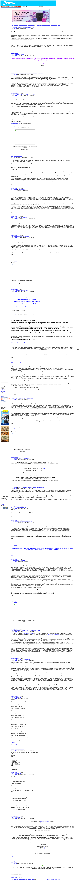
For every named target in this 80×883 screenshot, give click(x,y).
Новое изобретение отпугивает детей (26, 27)
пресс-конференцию (44, 821)
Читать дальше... (14, 53)
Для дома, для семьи (15, 94)
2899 (20, 25)
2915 (56, 25)
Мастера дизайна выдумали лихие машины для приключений (31, 487)
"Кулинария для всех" (15, 123)
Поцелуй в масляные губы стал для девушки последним (28, 630)
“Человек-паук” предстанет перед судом (23, 521)
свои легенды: (39, 99)
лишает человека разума (28, 633)
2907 (38, 25)
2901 (24, 25)
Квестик (16, 259)
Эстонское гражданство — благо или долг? (24, 398)
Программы (13, 73)
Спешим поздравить (15, 54)
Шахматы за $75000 (22, 189)
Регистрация (3, 391)
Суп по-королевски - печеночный (27, 94)
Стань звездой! (14, 817)
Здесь (39, 468)
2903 (29, 25)
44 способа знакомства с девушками (22, 236)
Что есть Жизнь (17, 697)
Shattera (15, 862)
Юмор (12, 236)
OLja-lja (15, 750)
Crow (15, 343)
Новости (12, 521)
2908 (41, 25)
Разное (12, 507)
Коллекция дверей (21, 342)
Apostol (15, 28)
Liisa (15, 157)
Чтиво (12, 156)
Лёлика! (22, 54)
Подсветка (16, 126)
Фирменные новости (15, 313)
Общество (13, 630)
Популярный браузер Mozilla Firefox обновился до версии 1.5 (30, 73)
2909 (43, 25)
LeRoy (15, 314)
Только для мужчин (15, 217)
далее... (2, 504)
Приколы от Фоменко (18, 773)
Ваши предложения (24, 313)
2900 (22, 25)
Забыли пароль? (4, 389)
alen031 (16, 744)
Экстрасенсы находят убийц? (24, 659)
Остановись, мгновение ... (20, 507)
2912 (49, 25)
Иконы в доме (23, 560)
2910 (45, 25)
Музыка (12, 749)
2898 (17, 25)
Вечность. (22, 362)
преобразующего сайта (42, 472)
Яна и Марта (20, 817)
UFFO (15, 55)
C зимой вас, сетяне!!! (25, 290)
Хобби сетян (13, 342)
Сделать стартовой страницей (6, 881)
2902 (26, 25)
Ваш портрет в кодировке (23, 458)
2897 (15, 25)
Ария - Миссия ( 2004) (19, 749)
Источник (13, 742)
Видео (12, 126)
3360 (59, 25)
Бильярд (16, 428)
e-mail (12, 68)
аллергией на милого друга (53, 634)
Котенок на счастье (18, 156)
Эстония (12, 398)
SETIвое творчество (15, 362)
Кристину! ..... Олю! (24, 543)
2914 (54, 25)
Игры (12, 259)
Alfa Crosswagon (23, 217)
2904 (31, 25)
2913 (52, 25)
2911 (47, 25)
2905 (33, 25)
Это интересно (14, 27)
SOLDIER (16, 218)
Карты (15, 600)
